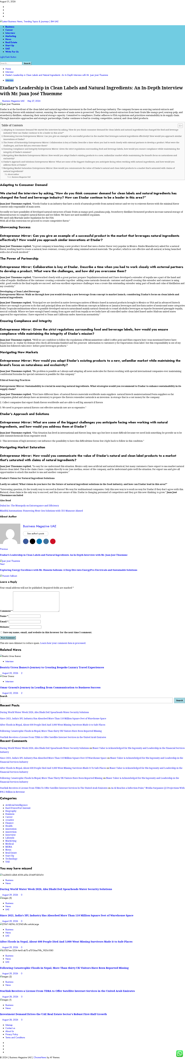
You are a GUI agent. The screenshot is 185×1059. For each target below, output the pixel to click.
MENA (8, 846)
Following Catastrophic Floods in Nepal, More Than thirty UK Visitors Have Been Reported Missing (51, 730)
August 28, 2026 (10, 996)
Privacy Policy (11, 1034)
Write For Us (12, 51)
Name (4, 616)
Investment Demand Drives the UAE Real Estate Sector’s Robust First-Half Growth (53, 1014)
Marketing (10, 36)
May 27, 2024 (33, 101)
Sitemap (9, 1025)
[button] (1, 60)
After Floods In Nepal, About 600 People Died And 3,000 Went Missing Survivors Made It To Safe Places (53, 767)
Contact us (10, 1028)
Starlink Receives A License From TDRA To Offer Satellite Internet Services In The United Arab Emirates (53, 787)
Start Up (9, 45)
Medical (9, 843)
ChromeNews (40, 1057)
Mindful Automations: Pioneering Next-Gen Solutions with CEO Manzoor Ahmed (41, 510)
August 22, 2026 (10, 693)
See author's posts (35, 533)
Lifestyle (9, 837)
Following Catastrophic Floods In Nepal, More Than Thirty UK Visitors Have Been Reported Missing (51, 778)
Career (9, 29)
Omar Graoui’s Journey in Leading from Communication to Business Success (50, 687)
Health (8, 825)
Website (4, 626)
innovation (11, 828)
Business (9, 26)
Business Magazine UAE (13, 101)
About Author (13, 174)
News (8, 39)
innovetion (11, 831)
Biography (10, 810)
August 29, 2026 (10, 894)
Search (3, 696)
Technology (11, 858)
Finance (9, 822)
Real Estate (11, 42)
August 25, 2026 (10, 673)
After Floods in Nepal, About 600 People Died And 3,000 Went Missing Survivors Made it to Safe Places (52, 724)
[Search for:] (11, 63)
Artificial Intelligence (16, 805)
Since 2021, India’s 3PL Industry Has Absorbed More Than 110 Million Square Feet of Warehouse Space (53, 718)
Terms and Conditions (15, 1037)
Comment (6, 610)
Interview (10, 33)
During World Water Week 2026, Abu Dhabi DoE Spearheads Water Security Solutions (44, 712)
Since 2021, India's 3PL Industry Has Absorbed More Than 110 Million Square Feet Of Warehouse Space (53, 757)
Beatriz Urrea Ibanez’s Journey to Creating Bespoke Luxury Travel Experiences (52, 667)
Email (4, 621)
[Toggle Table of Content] (179, 125)
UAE (7, 48)
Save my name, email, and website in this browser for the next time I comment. (47, 632)
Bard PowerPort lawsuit (17, 807)
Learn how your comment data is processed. (63, 643)
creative (9, 819)
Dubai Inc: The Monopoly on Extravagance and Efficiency (29, 505)
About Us (9, 1031)
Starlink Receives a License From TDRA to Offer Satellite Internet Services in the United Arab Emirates (53, 737)
